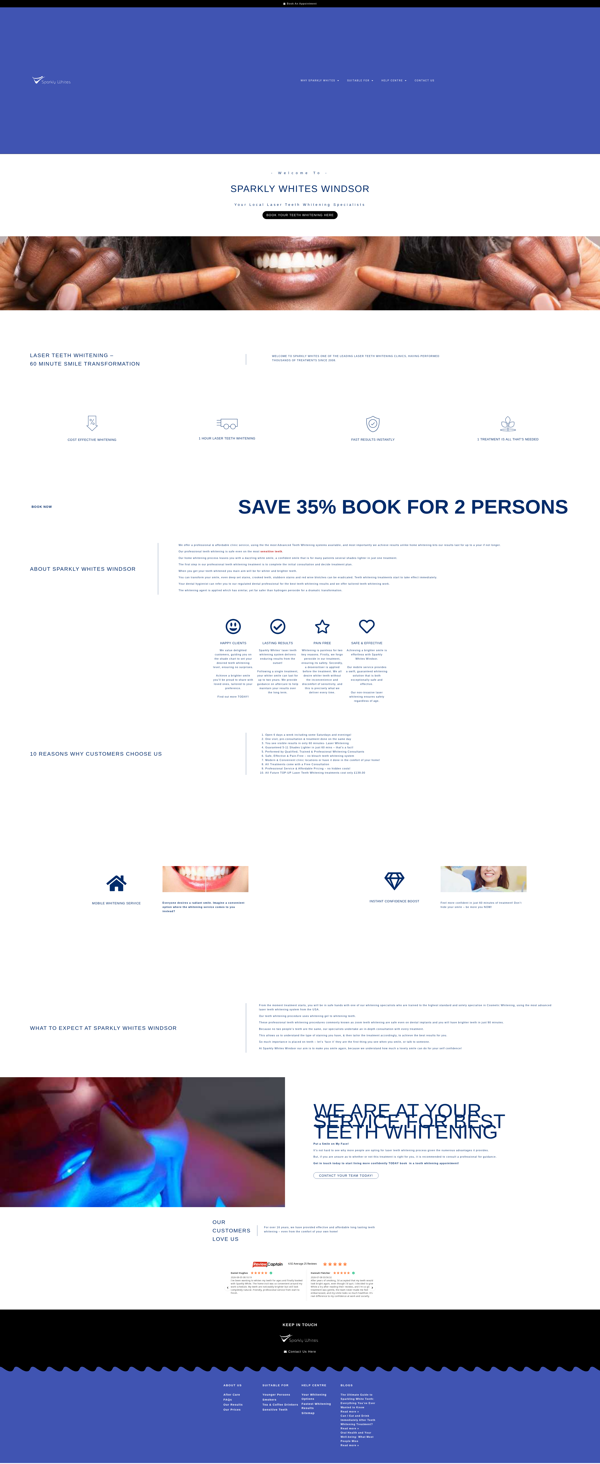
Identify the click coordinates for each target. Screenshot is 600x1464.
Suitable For (358, 80)
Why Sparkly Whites (318, 80)
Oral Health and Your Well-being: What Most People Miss (357, 1436)
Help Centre (392, 80)
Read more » (350, 1411)
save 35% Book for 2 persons (403, 507)
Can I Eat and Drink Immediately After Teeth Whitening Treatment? (358, 1420)
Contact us (425, 80)
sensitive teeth (271, 551)
